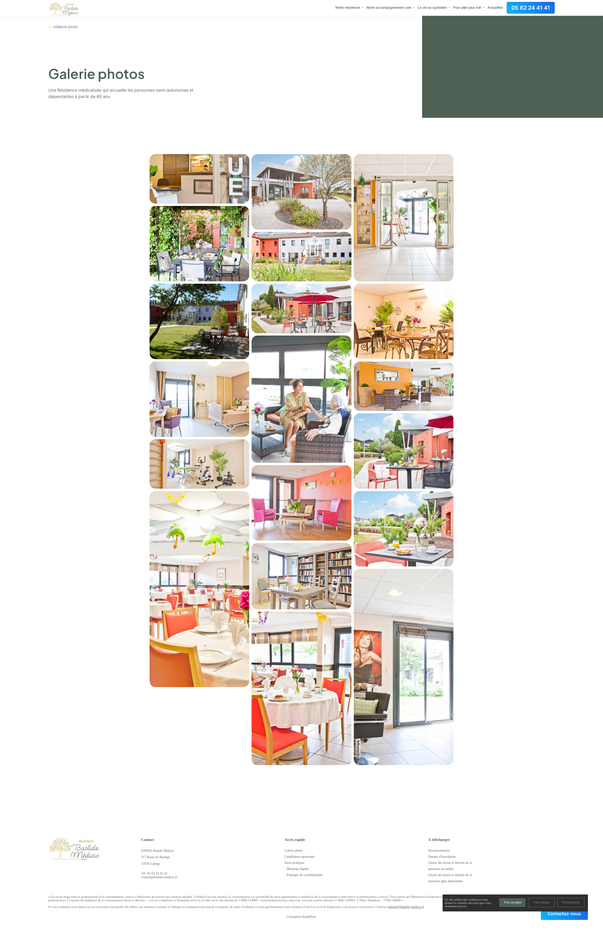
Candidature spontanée (299, 856)
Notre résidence (347, 7)
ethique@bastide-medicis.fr (406, 907)
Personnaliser (571, 902)
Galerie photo (66, 27)
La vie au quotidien (432, 7)
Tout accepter (513, 902)
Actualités (495, 7)
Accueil (50, 27)
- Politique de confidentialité (304, 875)
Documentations (439, 850)
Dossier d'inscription (442, 856)
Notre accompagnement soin (389, 7)
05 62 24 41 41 (530, 7)
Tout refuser (542, 902)
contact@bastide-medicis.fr (159, 877)
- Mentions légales (297, 869)
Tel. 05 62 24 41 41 (154, 873)
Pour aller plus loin (467, 7)
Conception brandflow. (301, 917)
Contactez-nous (564, 913)
